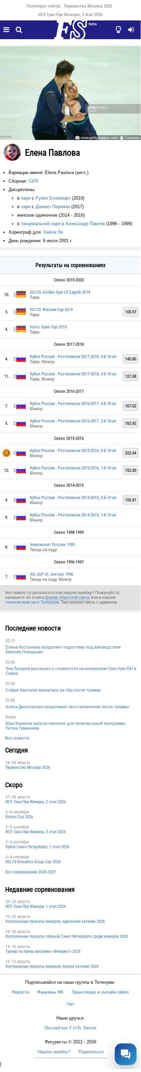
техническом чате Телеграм (32, 602)
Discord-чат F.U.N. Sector (70, 1027)
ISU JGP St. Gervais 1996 (51, 574)
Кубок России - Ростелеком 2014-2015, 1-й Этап (73, 514)
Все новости (17, 738)
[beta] (70, 33)
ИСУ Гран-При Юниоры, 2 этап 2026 (70, 14)
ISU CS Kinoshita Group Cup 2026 (33, 861)
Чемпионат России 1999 (52, 544)
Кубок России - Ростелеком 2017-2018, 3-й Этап (73, 373)
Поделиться (91, 1051)
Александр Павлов (85, 223)
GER (33, 181)
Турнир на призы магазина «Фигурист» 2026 (43, 951)
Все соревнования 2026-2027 (30, 872)
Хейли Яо (53, 232)
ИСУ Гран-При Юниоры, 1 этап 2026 (35, 906)
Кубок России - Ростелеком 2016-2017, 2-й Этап (73, 420)
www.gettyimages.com (99, 138)
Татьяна (132, 138)
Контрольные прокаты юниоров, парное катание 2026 (52, 966)
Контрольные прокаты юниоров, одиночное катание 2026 (55, 921)
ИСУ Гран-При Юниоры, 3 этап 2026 (35, 831)
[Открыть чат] (126, 1054)
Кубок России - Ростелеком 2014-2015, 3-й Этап (73, 497)
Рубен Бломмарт (53, 198)
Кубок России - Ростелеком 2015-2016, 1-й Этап (73, 467)
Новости (20, 992)
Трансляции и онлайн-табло (100, 992)
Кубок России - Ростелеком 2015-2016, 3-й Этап (73, 450)
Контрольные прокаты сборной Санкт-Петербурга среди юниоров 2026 (66, 936)
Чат (70, 1004)
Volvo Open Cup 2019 (48, 326)
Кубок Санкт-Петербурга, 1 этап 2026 (37, 846)
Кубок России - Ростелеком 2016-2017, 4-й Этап (73, 403)
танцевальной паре (40, 223)
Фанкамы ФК (50, 992)
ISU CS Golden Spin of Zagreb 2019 (60, 292)
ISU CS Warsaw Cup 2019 (51, 309)
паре (25, 198)
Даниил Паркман (53, 206)
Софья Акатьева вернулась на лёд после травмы (53, 690)
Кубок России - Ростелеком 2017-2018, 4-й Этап (73, 356)
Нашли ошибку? (54, 1051)
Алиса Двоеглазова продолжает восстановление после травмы (67, 706)
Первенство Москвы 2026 (88, 6)
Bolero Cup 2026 (19, 816)
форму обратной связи (67, 597)
